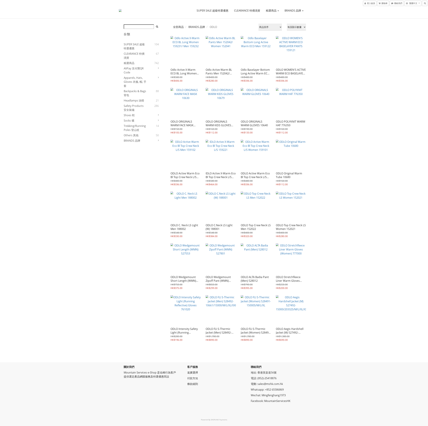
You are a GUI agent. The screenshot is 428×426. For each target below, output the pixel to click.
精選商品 (271, 10)
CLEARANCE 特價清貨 (247, 10)
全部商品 (178, 27)
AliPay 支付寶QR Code (134, 70)
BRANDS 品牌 (293, 10)
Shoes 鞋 (129, 115)
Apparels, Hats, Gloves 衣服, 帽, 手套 (135, 82)
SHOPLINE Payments (219, 419)
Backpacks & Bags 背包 (135, 93)
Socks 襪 (129, 120)
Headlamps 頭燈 (134, 100)
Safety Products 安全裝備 (134, 108)
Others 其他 (131, 135)
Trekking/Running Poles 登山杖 (135, 128)
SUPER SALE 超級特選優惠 (212, 10)
